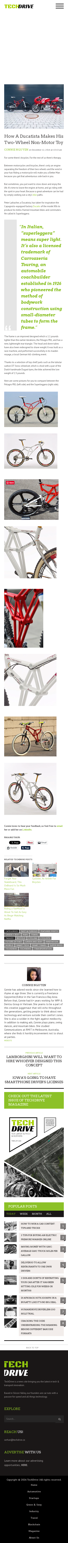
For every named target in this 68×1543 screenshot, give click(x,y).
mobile (9, 945)
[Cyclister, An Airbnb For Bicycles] (44, 870)
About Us (34, 1537)
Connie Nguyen (16, 149)
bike (35, 194)
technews (25, 949)
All (48, 1214)
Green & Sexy (34, 1504)
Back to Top (32, 1347)
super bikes (56, 945)
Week (24, 1214)
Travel (34, 935)
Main (25, 935)
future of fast (14, 941)
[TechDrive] (19, 6)
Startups (34, 1498)
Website (8, 1040)
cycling (32, 938)
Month (37, 1214)
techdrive (11, 949)
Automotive (34, 1491)
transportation (43, 949)
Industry (34, 1511)
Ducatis (36, 206)
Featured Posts (49, 931)
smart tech (22, 945)
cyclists (45, 938)
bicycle (21, 938)
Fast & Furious (29, 931)
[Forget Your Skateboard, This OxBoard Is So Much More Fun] (16, 870)
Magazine (34, 1531)
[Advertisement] (34, 46)
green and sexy (34, 941)
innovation (52, 941)
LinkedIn (26, 829)
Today (11, 1214)
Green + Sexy (13, 935)
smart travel (39, 945)
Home (34, 1484)
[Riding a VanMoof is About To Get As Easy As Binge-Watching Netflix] (16, 900)
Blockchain (34, 1524)
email (60, 826)
